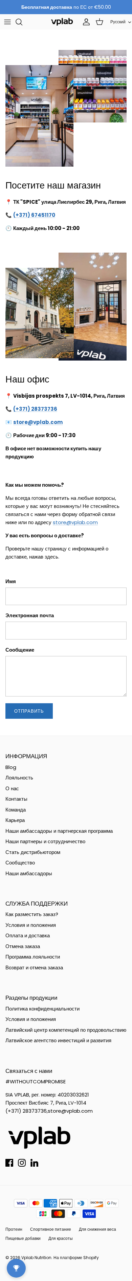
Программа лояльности (32, 956)
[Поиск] (22, 22)
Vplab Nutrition (36, 1257)
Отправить (29, 711)
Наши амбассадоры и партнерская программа (59, 830)
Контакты (16, 798)
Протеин (13, 1229)
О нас (12, 788)
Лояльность (19, 777)
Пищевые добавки (23, 1238)
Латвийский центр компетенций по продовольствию (65, 1029)
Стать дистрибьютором (32, 852)
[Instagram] (22, 1163)
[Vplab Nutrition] (62, 22)
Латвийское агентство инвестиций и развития (58, 1040)
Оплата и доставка (27, 935)
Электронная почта (29, 615)
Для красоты (60, 1238)
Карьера (15, 820)
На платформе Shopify (76, 1257)
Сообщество (20, 862)
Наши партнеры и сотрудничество (45, 841)
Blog (10, 767)
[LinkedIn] (34, 1163)
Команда (15, 809)
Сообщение (19, 649)
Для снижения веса (97, 1229)
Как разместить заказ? (31, 914)
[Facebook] (9, 1163)
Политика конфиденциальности (42, 1008)
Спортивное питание (50, 1229)
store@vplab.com (75, 522)
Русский (118, 22)
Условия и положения (30, 925)
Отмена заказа (22, 946)
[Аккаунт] (84, 22)
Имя (10, 581)
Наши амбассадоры (28, 873)
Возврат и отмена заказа (34, 967)
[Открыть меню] (7, 22)
